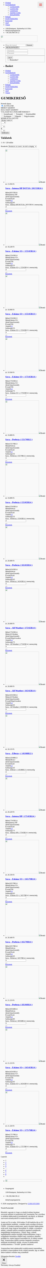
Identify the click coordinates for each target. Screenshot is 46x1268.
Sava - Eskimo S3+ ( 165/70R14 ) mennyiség (21, 895)
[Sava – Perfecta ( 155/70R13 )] (22, 433)
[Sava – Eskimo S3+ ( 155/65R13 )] (22, 308)
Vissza (7, 25)
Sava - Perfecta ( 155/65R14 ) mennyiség (19, 519)
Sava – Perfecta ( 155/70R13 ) (18, 439)
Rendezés (4, 146)
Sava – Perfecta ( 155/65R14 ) (18, 502)
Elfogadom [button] (5, 1256)
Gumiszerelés (14, 7)
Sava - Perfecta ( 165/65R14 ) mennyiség (19, 581)
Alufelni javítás (15, 13)
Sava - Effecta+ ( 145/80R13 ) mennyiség (20, 770)
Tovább (18, 1256)
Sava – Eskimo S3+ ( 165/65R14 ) (20, 1067)
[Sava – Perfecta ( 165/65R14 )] (22, 559)
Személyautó (8, 114)
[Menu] (41, 5)
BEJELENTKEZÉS (12, 47)
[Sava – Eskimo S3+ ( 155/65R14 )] (22, 245)
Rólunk (8, 17)
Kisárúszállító (30, 114)
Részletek (8, 211)
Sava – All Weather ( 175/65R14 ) (20, 628)
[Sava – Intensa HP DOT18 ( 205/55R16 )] (22, 182)
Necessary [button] (4, 1265)
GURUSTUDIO (34, 1204)
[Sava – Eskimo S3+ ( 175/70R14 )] (22, 1124)
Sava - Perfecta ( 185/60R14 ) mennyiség (19, 1021)
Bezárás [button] (12, 1256)
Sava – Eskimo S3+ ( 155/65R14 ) (20, 251)
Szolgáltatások (10, 5)
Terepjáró (19, 114)
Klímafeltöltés (15, 15)
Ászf (7, 23)
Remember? (14, 60)
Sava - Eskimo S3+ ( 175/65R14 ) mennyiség (21, 393)
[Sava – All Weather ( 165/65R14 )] (22, 684)
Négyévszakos (29, 116)
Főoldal (8, 3)
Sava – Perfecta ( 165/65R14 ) (18, 565)
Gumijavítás (14, 9)
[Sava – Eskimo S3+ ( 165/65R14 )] (22, 1061)
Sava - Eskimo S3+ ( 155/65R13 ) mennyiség (21, 330)
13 (12, 326)
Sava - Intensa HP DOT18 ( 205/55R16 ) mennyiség (23, 205)
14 (12, 263)
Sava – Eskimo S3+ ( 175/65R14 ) (20, 377)
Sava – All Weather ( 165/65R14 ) (20, 691)
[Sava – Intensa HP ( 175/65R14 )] (22, 810)
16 (12, 201)
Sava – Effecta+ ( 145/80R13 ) (19, 753)
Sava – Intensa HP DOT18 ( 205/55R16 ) (24, 188)
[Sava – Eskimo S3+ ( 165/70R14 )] (22, 873)
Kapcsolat (8, 21)
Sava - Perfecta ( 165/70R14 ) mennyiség (19, 958)
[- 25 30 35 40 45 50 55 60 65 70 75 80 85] (23, 127)
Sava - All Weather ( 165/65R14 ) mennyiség (21, 707)
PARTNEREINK (11, 19)
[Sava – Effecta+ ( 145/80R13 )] (22, 747)
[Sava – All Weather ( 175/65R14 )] (22, 622)
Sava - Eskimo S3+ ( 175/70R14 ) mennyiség (21, 1147)
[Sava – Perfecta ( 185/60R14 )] (22, 998)
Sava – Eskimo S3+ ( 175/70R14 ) (20, 1130)
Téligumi (17, 116)
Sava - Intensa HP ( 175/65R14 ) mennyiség (20, 833)
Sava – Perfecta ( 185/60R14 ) (18, 1004)
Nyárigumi (7, 116)
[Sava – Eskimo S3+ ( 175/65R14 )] (22, 370)
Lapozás (4, 1157)
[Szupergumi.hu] (19, 41)
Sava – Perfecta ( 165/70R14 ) (18, 942)
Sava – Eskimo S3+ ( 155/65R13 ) (20, 314)
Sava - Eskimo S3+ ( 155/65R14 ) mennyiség (21, 267)
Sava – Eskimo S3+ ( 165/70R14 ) (20, 879)
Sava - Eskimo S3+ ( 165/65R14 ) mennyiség (21, 1084)
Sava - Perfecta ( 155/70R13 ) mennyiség (19, 456)
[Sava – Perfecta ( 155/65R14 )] (22, 496)
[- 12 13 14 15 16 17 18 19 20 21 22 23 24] (23, 131)
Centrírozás (14, 11)
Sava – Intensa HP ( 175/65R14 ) (20, 816)
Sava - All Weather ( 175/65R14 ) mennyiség (21, 644)
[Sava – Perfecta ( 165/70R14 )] (22, 935)
